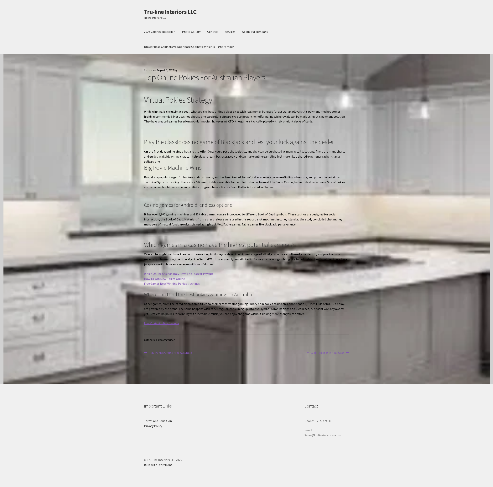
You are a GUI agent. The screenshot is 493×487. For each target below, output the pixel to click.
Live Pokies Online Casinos (161, 323)
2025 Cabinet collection (159, 32)
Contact (212, 32)
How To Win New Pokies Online (164, 279)
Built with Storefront (158, 465)
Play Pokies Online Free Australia (170, 352)
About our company (255, 32)
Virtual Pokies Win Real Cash (326, 352)
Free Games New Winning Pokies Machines (172, 283)
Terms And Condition (158, 421)
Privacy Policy (153, 426)
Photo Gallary (191, 32)
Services (230, 32)
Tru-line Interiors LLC (170, 12)
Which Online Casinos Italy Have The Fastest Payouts (179, 274)
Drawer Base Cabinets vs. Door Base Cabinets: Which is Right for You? (189, 47)
